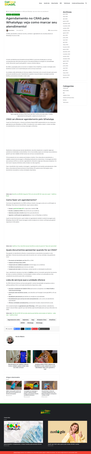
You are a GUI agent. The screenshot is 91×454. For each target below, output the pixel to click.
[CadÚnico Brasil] (10, 3)
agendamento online (14, 319)
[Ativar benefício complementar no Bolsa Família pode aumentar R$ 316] (23, 432)
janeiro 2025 (66, 49)
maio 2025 (65, 40)
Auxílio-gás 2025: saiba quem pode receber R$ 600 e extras (63, 444)
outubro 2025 (66, 28)
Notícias (12, 11)
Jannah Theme (17, 452)
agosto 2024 (66, 61)
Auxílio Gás (46, 3)
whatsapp (39, 323)
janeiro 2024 (66, 77)
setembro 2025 (66, 30)
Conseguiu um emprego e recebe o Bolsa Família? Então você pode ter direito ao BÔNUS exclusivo (31, 393)
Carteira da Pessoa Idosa (78, 3)
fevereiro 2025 (66, 47)
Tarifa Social (67, 3)
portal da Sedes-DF (19, 208)
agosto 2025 (66, 32)
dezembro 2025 (66, 23)
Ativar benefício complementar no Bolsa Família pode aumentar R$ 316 (22, 444)
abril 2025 (65, 42)
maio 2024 (65, 68)
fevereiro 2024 (66, 75)
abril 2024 (65, 70)
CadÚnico (52, 319)
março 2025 (65, 44)
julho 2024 (65, 63)
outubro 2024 (66, 56)
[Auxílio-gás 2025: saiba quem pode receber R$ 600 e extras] (67, 432)
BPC (61, 3)
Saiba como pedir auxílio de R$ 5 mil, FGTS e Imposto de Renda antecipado (13, 392)
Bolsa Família (54, 3)
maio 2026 (65, 16)
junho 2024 (65, 65)
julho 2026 (65, 14)
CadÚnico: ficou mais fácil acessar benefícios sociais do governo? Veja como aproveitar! (34, 246)
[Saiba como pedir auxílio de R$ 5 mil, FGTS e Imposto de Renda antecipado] (14, 385)
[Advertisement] (31, 48)
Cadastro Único (15, 14)
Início (8, 11)
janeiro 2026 (66, 21)
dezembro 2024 (66, 51)
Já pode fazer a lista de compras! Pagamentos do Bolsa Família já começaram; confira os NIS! (49, 393)
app (33, 319)
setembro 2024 (66, 58)
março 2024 (65, 72)
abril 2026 (65, 18)
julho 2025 (65, 35)
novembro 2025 (66, 25)
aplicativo (26, 319)
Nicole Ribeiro (11, 30)
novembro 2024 (66, 54)
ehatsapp (30, 323)
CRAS (23, 323)
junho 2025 (65, 37)
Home (40, 3)
